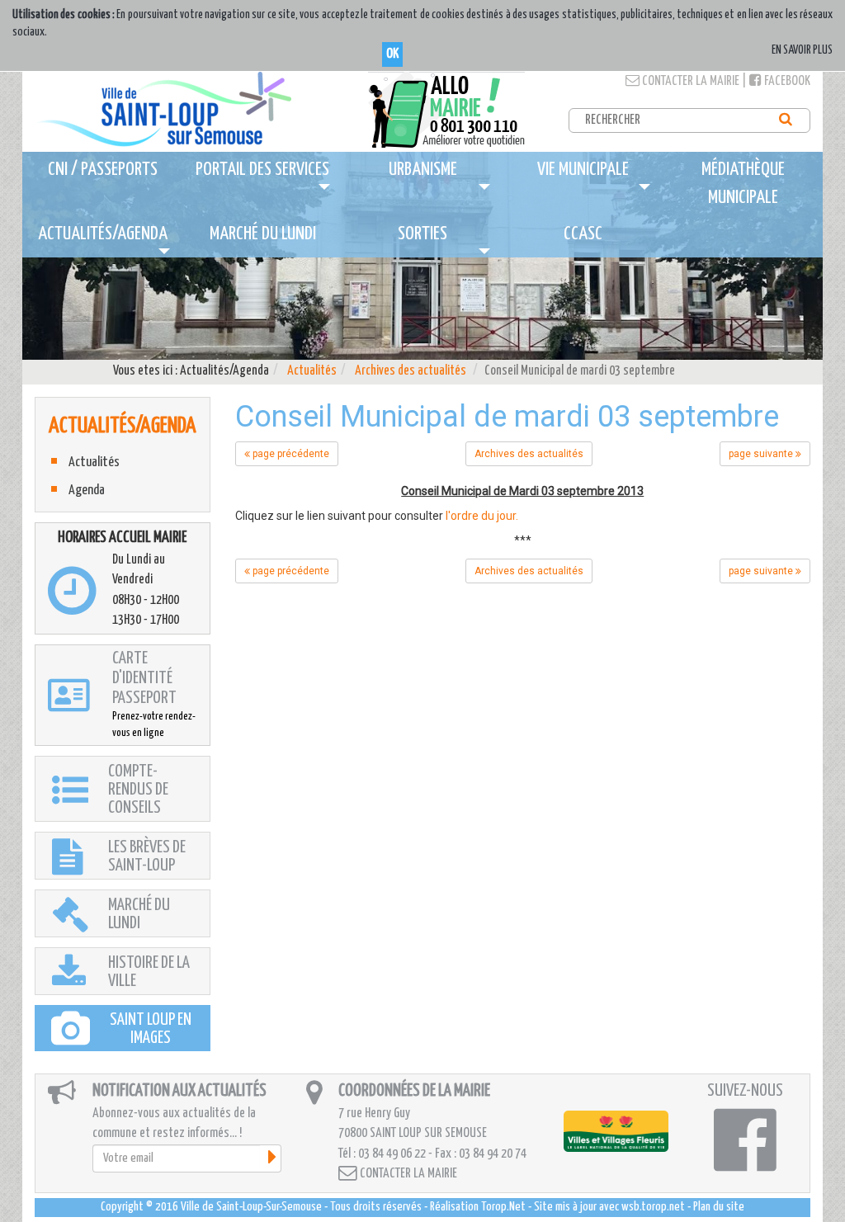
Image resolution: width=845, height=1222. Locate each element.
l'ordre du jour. (482, 515)
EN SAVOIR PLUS (802, 50)
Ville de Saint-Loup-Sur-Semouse (251, 1207)
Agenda (86, 491)
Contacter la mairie (689, 81)
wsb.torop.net (653, 1207)
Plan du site (718, 1207)
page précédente (289, 454)
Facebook (786, 81)
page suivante (762, 454)
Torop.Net (503, 1207)
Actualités (312, 371)
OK (392, 54)
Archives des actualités (410, 371)
